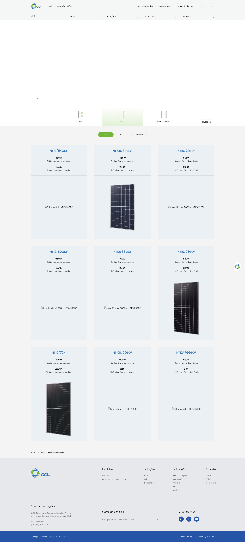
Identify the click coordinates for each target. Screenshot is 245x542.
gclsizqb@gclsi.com (39, 524)
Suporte (186, 16)
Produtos (73, 16)
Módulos (105, 475)
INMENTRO (207, 122)
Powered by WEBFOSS (205, 536)
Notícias (176, 490)
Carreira (176, 483)
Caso (208, 475)
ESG (175, 487)
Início (33, 16)
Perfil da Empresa (180, 475)
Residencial (149, 483)
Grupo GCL (178, 479)
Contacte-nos (164, 6)
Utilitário (147, 475)
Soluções (111, 16)
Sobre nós (149, 16)
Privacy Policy (186, 536)
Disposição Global (145, 6)
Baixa (208, 479)
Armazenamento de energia (114, 479)
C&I (145, 479)
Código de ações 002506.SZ (60, 6)
